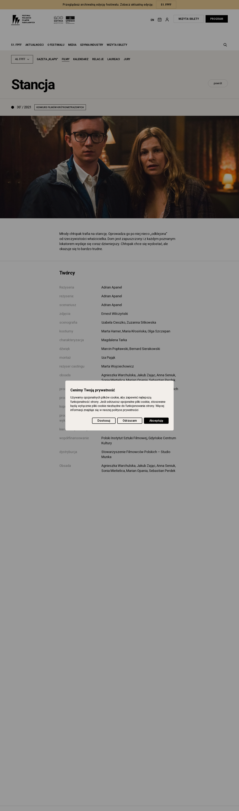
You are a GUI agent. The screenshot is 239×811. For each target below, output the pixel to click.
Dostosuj (103, 420)
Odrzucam (130, 420)
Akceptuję (156, 420)
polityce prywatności (125, 410)
